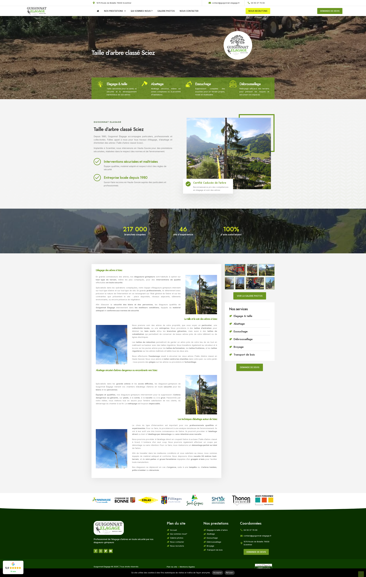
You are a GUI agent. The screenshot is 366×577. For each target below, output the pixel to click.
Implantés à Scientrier (104, 148)
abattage (165, 139)
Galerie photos (166, 11)
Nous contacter (189, 11)
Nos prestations (113, 11)
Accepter (217, 572)
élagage (153, 139)
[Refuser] (361, 574)
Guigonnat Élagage (104, 387)
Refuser (229, 572)
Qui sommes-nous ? (141, 11)
